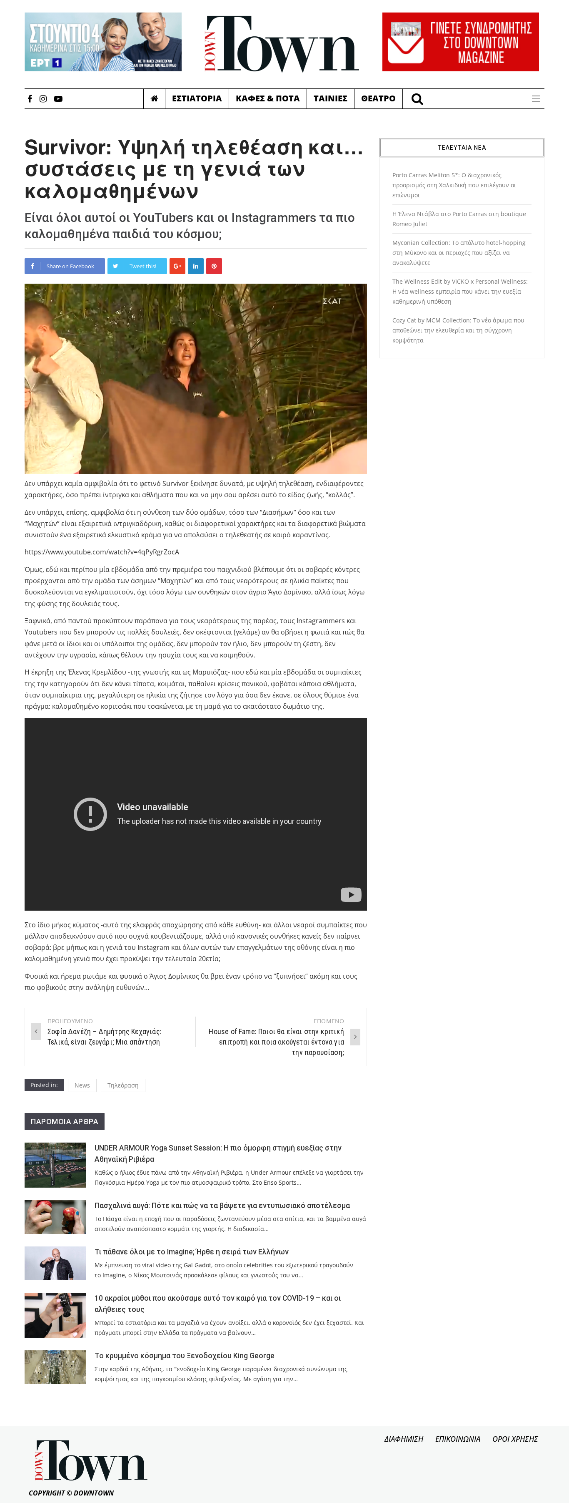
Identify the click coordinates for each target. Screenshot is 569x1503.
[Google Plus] (177, 266)
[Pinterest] (214, 266)
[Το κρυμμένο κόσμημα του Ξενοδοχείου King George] (55, 1367)
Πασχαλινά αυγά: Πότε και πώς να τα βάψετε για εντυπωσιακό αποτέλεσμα (222, 1205)
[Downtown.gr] (282, 44)
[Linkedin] (196, 266)
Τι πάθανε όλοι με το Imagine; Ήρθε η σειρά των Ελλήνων (192, 1252)
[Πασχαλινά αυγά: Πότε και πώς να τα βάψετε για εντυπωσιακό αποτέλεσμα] (55, 1217)
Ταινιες (330, 98)
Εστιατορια (197, 98)
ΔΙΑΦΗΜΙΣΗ (403, 1439)
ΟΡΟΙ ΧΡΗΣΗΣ (515, 1439)
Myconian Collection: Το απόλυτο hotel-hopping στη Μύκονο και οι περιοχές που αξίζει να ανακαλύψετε (459, 253)
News (82, 1085)
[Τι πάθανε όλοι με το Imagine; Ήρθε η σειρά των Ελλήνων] (55, 1263)
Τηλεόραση (123, 1085)
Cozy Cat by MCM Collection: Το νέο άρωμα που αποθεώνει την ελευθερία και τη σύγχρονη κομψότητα (458, 330)
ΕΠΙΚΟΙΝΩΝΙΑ (457, 1439)
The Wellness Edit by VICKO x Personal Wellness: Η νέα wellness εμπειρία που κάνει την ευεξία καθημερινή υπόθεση (460, 291)
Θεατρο (378, 98)
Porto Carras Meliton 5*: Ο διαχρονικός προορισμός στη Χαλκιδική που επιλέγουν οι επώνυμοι (454, 185)
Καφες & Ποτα (268, 98)
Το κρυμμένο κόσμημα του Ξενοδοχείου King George (185, 1356)
